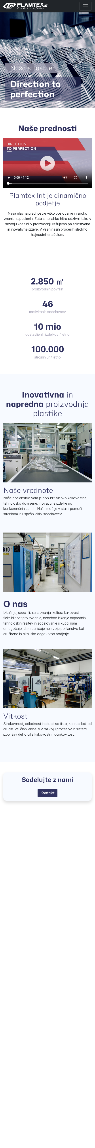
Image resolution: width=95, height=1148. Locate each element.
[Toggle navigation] (85, 6)
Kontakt (47, 793)
